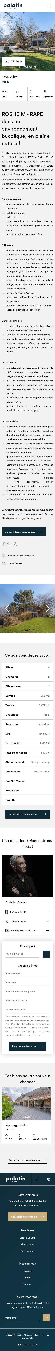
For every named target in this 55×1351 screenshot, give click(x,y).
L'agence (27, 1270)
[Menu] (49, 6)
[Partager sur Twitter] (15, 544)
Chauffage (11, 714)
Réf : (4, 91)
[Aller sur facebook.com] (37, 1179)
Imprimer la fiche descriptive (20, 555)
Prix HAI (10, 800)
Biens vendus (27, 1251)
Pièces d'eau (13, 686)
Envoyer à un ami (15, 563)
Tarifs (27, 1277)
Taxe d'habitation (16, 752)
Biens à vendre (27, 1237)
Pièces (9, 667)
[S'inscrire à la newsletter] (46, 1317)
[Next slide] (47, 608)
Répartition (12, 724)
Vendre (27, 1284)
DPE (7, 733)
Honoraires (12, 790)
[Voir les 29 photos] (27, 41)
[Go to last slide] (7, 608)
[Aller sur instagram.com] (48, 1179)
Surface (10, 695)
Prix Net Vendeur (15, 781)
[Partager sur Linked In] (9, 544)
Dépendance (13, 771)
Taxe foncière (13, 743)
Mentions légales (31, 1334)
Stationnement (14, 762)
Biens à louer (27, 1244)
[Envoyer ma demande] (46, 954)
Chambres (11, 677)
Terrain (9, 705)
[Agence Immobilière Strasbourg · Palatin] (13, 6)
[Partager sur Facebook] (4, 544)
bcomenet (33, 1344)
